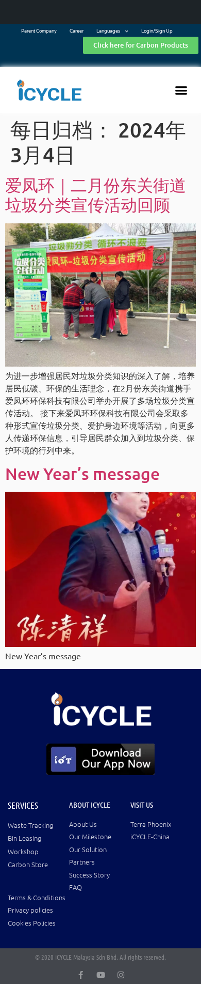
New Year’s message (82, 473)
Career (76, 31)
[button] (181, 90)
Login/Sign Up (157, 31)
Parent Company (39, 31)
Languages (108, 31)
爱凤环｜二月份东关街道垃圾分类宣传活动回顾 (95, 195)
